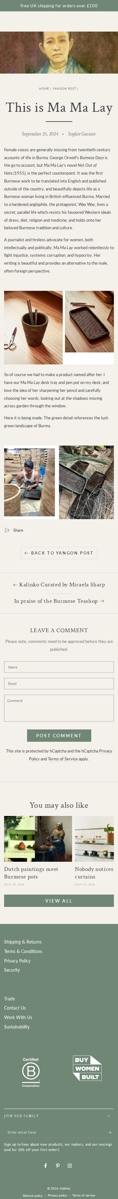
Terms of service (83, 1195)
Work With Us (18, 1017)
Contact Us (15, 1007)
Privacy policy (57, 1195)
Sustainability (17, 1026)
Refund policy (32, 1195)
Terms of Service (63, 758)
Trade (9, 998)
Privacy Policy (17, 960)
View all (58, 900)
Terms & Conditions (23, 951)
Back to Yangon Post (62, 552)
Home (44, 88)
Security (12, 970)
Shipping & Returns (23, 941)
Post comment (59, 735)
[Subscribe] (111, 1132)
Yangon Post (64, 88)
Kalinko (65, 1188)
